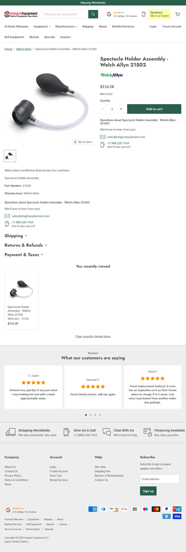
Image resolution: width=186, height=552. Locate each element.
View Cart (56, 475)
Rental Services (59, 479)
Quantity (105, 100)
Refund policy (33, 529)
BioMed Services (123, 26)
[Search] (93, 14)
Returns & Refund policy (109, 475)
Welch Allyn (23, 49)
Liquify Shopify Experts (17, 541)
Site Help (100, 466)
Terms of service (13, 529)
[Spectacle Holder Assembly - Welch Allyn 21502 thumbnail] (10, 156)
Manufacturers (65, 26)
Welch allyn (13, 318)
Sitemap (49, 529)
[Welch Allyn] (112, 79)
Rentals (34, 37)
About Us (10, 466)
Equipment (41, 26)
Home (8, 49)
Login (153, 26)
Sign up (148, 491)
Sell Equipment (14, 37)
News (8, 484)
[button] (86, 415)
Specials (49, 37)
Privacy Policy (13, 475)
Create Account (172, 26)
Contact (65, 37)
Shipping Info (102, 471)
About (103, 26)
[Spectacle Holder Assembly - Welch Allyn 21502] (21, 289)
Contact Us (11, 471)
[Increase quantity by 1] (121, 109)
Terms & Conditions (16, 479)
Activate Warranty (16, 26)
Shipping (87, 26)
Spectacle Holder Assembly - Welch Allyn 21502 (19, 310)
